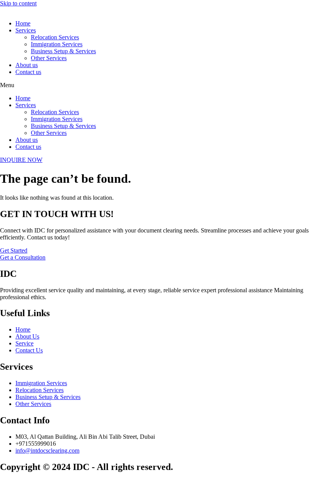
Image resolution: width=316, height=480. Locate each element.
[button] (158, 85)
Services (25, 30)
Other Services (49, 58)
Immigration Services (56, 44)
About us (26, 65)
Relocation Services (55, 37)
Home (22, 23)
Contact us (28, 72)
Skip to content (18, 3)
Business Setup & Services (63, 51)
